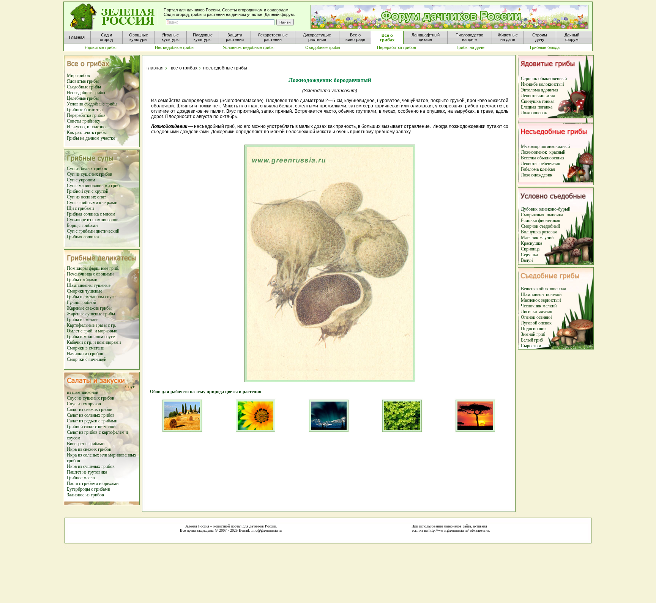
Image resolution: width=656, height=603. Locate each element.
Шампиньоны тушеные (88, 285)
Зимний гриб (533, 334)
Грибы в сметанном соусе (91, 296)
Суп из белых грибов (87, 168)
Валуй (527, 260)
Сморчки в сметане (85, 348)
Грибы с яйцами (82, 279)
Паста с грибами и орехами (92, 483)
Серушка (529, 254)
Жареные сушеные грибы (91, 313)
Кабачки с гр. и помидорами (94, 342)
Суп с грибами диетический (93, 231)
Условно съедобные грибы (92, 104)
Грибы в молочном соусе (91, 336)
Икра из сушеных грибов (91, 466)
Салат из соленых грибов (91, 415)
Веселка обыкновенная (543, 158)
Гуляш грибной (81, 302)
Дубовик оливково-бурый (545, 209)
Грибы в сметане (82, 319)
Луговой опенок (536, 323)
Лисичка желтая (536, 311)
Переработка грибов (86, 115)
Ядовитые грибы (83, 81)
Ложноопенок (534, 112)
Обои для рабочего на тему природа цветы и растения (203, 391)
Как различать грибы (87, 132)
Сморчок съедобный (540, 226)
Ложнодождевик (536, 175)
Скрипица (530, 249)
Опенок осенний (536, 317)
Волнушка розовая (539, 232)
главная (154, 68)
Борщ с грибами (82, 225)
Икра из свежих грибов (89, 449)
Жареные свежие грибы (89, 308)
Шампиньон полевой (541, 294)
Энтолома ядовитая (539, 90)
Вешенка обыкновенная (543, 288)
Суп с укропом (81, 180)
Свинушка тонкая (538, 101)
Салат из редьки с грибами (92, 421)
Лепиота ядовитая (538, 95)
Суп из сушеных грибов (89, 174)
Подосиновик (534, 328)
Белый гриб (532, 340)
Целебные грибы (83, 98)
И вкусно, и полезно (86, 126)
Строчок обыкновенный (544, 78)
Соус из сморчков (84, 403)
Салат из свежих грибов (89, 409)
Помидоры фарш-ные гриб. (93, 268)
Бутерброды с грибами (88, 489)
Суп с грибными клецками (92, 202)
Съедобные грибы (84, 87)
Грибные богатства (84, 109)
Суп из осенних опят (86, 197)
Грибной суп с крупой (87, 191)
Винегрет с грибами (85, 443)
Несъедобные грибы (86, 92)
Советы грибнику (83, 121)
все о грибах (184, 68)
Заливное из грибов (85, 495)
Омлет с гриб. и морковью (92, 331)
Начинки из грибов (85, 353)
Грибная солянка (83, 236)
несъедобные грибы (225, 68)
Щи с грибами (80, 208)
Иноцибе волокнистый (542, 84)
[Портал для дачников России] (114, 17)
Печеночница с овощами (90, 274)
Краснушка (531, 243)
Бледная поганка (536, 107)
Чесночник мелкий (539, 306)
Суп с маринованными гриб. (94, 185)
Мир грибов (78, 75)
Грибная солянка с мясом (91, 214)
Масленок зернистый (541, 300)
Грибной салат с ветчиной (91, 426)
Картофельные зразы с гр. (91, 325)
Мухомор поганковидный (545, 146)
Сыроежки (531, 345)
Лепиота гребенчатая (540, 163)
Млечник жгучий (537, 237)
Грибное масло (81, 477)
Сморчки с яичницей (86, 359)
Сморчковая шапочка (542, 214)
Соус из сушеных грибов (90, 398)
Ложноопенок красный (543, 152)
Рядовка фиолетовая (540, 220)
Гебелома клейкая (538, 169)
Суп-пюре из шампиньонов (92, 219)
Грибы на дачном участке (91, 138)
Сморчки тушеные (84, 291)
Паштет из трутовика (87, 472)
